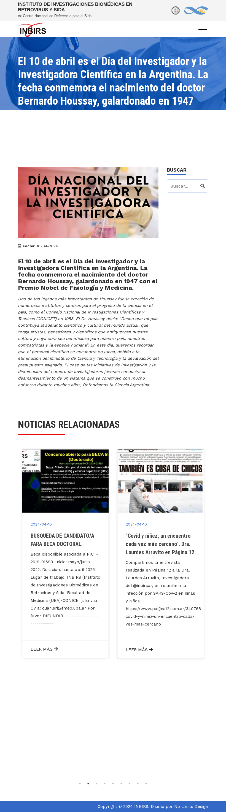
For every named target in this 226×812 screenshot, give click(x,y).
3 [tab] (96, 783)
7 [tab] (129, 783)
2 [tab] (88, 783)
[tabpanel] (65, 553)
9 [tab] (146, 783)
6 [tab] (121, 783)
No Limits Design (191, 806)
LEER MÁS (42, 649)
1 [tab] (80, 783)
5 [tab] (113, 783)
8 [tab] (138, 783)
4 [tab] (104, 783)
